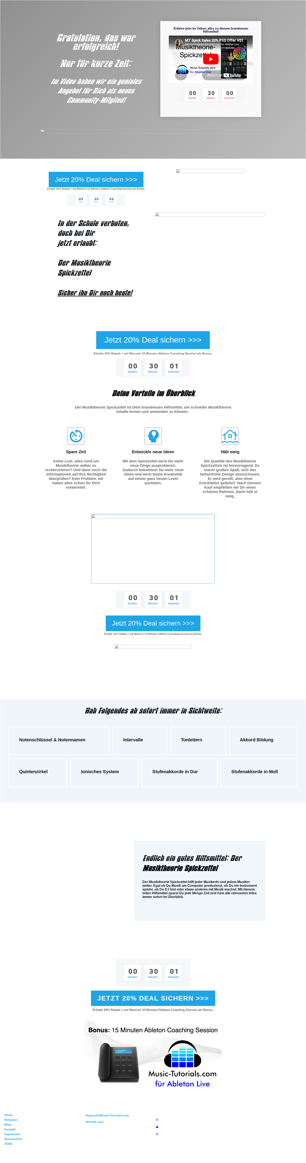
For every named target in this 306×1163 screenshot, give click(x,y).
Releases (10, 1119)
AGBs (8, 1143)
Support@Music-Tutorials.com (107, 1115)
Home (8, 1115)
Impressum (12, 1134)
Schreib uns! (95, 1121)
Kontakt (10, 1129)
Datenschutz (13, 1139)
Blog (7, 1124)
